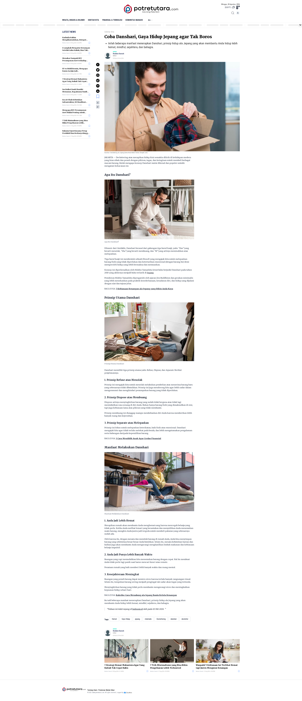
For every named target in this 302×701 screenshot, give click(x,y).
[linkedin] (98, 91)
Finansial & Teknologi (112, 20)
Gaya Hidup (126, 619)
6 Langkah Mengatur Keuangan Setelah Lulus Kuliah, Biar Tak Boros (76, 50)
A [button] (97, 103)
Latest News (69, 31)
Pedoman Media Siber (106, 690)
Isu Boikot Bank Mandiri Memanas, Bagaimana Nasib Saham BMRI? (74, 91)
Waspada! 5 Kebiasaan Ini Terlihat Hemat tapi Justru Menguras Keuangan (217, 666)
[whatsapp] (98, 75)
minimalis (148, 619)
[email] (98, 86)
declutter (185, 619)
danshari (174, 619)
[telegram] (98, 80)
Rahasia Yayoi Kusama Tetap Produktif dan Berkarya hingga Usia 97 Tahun (75, 133)
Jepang (150, 273)
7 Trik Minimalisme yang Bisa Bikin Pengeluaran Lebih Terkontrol (75, 122)
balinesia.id (137, 609)
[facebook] (98, 64)
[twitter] (98, 70)
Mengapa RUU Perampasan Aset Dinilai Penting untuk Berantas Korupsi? (74, 112)
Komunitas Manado (134, 20)
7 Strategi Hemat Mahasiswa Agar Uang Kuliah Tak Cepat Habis (74, 81)
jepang (137, 619)
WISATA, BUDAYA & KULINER (73, 20)
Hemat (114, 619)
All (149, 20)
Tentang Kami (92, 690)
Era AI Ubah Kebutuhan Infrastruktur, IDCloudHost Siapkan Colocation (74, 102)
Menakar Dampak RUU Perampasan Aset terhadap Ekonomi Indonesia (74, 60)
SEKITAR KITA (93, 20)
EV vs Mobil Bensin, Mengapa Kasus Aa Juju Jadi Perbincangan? (75, 71)
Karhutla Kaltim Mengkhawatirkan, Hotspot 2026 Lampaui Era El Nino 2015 (75, 39)
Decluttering (161, 619)
